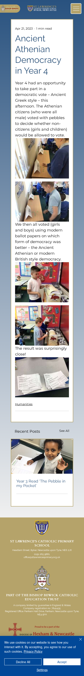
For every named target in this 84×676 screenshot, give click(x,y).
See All (64, 431)
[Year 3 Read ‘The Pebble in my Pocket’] (42, 456)
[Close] (78, 642)
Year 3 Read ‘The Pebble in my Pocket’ (40, 483)
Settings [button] (42, 670)
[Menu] (76, 8)
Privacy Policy (33, 651)
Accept (62, 662)
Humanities (24, 404)
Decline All (23, 662)
